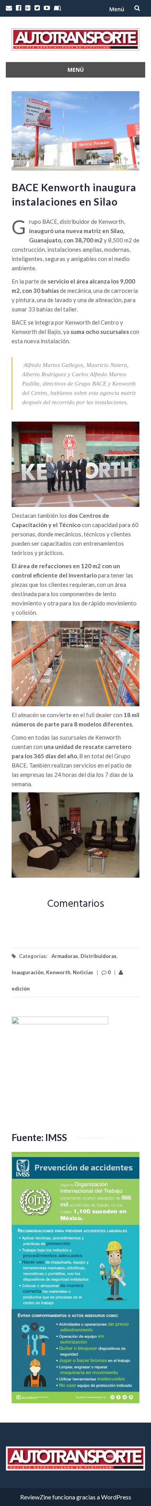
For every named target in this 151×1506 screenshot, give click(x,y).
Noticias (83, 972)
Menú (116, 9)
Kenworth (58, 972)
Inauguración (28, 972)
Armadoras (64, 956)
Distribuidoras (99, 956)
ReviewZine (35, 1497)
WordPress (116, 1497)
